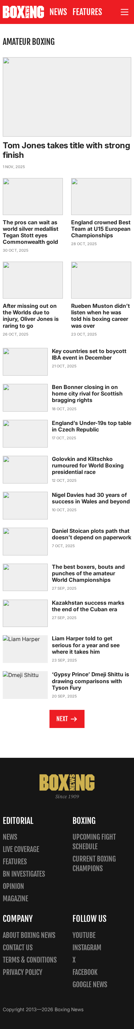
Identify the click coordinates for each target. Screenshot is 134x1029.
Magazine (15, 898)
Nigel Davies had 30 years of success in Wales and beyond (91, 498)
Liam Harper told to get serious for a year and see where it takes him (86, 645)
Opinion (13, 886)
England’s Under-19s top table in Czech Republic (91, 426)
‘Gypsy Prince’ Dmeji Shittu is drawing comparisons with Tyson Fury (90, 681)
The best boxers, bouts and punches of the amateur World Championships (88, 573)
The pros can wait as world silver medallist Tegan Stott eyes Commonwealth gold (30, 232)
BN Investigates (24, 874)
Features (87, 12)
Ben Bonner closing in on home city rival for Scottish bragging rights (87, 393)
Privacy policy (22, 972)
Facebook (85, 972)
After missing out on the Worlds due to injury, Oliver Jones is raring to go (31, 315)
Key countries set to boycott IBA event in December (89, 354)
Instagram (86, 947)
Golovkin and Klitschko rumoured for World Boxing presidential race (88, 465)
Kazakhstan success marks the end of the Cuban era (88, 606)
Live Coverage (21, 849)
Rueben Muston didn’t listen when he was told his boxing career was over (100, 315)
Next (62, 719)
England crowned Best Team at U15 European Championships (101, 229)
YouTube (84, 935)
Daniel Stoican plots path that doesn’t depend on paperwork (91, 534)
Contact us (18, 947)
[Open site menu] (124, 12)
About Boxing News (29, 935)
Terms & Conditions (30, 960)
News (58, 12)
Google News (89, 984)
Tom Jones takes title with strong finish (66, 150)
